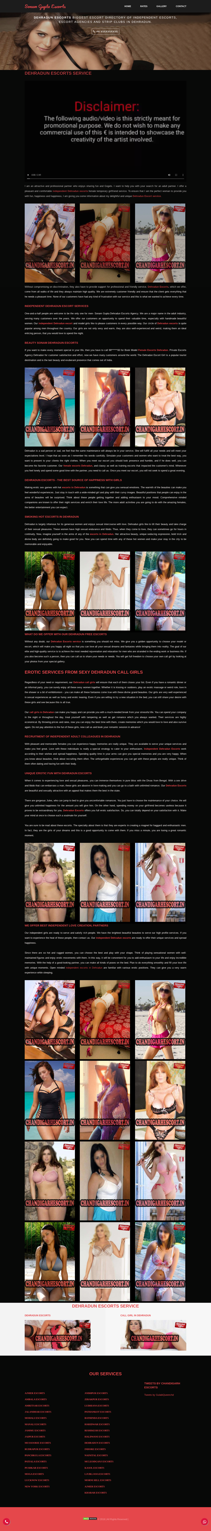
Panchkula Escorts (38, 1455)
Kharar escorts (96, 1492)
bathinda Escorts (97, 1418)
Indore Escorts (95, 1449)
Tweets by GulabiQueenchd (159, 1394)
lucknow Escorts (37, 1480)
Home (127, 6)
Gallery (161, 6)
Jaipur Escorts (35, 1436)
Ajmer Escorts (35, 1393)
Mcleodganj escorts (99, 1461)
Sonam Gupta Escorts (45, 6)
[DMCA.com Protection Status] (90, 1519)
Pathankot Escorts (98, 1411)
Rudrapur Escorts (37, 1449)
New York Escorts (37, 1486)
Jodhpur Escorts (96, 1393)
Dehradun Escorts (97, 1443)
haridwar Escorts (97, 1424)
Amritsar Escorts (37, 1405)
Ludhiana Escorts (97, 1405)
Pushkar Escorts (36, 1468)
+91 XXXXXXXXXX (106, 31)
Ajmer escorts (95, 1486)
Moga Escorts (34, 1474)
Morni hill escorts (98, 1480)
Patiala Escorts (36, 1461)
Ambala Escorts (36, 1399)
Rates (143, 6)
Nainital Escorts (96, 1455)
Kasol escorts (94, 1468)
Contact (181, 6)
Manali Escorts (35, 1424)
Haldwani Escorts (97, 1436)
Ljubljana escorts (97, 1474)
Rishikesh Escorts (97, 1430)
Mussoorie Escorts (38, 1443)
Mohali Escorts (36, 1418)
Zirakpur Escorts (97, 1399)
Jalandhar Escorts (38, 1411)
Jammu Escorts (35, 1430)
